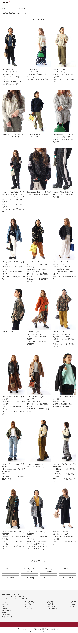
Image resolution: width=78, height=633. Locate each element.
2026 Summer (10, 569)
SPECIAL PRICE (6, 610)
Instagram (73, 604)
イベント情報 (6, 615)
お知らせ (4, 606)
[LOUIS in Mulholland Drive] (6, 2)
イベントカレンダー (8, 617)
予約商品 (4, 613)
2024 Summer (68, 578)
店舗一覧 (28, 604)
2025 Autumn (68, 569)
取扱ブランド (29, 608)
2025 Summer (10, 578)
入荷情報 (4, 608)
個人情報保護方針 (52, 608)
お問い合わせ (51, 606)
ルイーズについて (30, 606)
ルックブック (11, 8)
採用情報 (50, 602)
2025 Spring (29, 578)
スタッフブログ (30, 602)
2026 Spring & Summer (29, 570)
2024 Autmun (48, 578)
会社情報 (50, 604)
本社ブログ (73, 602)
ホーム (3, 8)
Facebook (73, 606)
